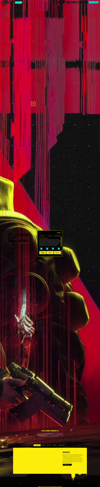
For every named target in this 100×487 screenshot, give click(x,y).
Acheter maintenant (93, 2)
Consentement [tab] (42, 235)
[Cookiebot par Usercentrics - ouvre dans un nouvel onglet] (57, 233)
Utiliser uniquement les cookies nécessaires (42, 253)
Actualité (71, 2)
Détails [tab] (50, 235)
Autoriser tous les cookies (57, 252)
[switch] (47, 248)
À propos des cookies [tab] (58, 235)
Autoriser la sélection (50, 252)
